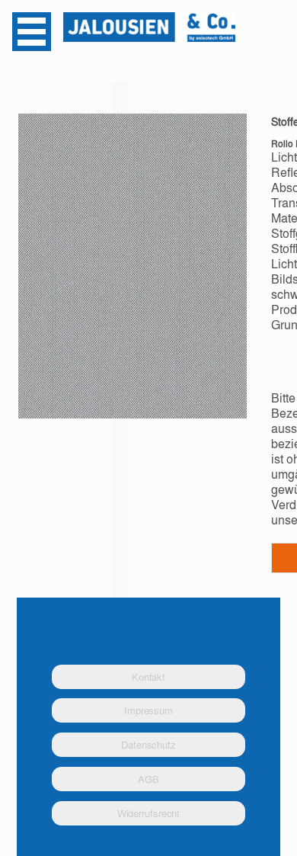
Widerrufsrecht (148, 813)
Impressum (148, 710)
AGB (148, 778)
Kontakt (148, 676)
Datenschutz (148, 744)
